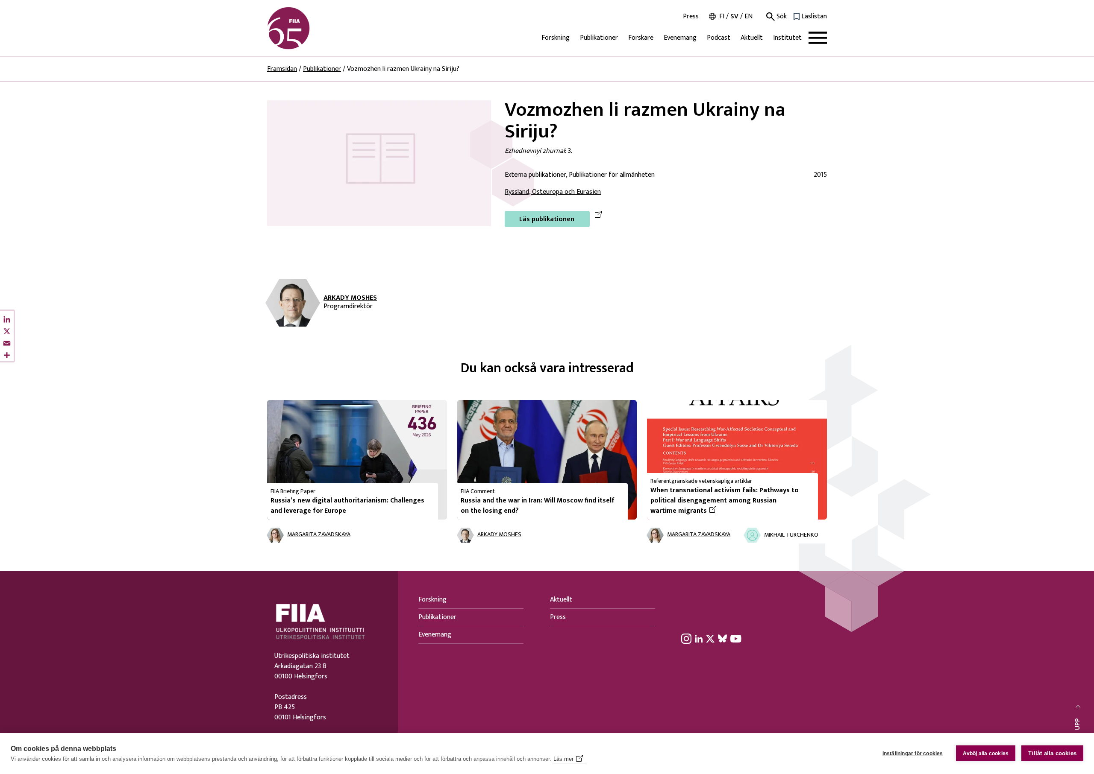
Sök (781, 17)
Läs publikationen (546, 219)
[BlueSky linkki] (722, 639)
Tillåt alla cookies (1052, 753)
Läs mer (563, 759)
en (748, 16)
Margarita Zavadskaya (318, 534)
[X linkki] (710, 639)
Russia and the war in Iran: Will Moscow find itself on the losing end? (538, 506)
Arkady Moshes (350, 298)
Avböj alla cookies (986, 753)
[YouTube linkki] (735, 639)
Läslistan (814, 17)
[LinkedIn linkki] (699, 639)
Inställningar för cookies (912, 753)
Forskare (640, 38)
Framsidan (282, 69)
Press (691, 17)
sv (734, 16)
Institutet (787, 38)
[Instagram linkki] (686, 639)
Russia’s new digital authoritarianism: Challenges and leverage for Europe (347, 506)
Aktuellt (752, 38)
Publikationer (599, 38)
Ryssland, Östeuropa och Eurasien (553, 192)
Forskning (555, 38)
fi (721, 16)
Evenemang (680, 38)
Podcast (718, 38)
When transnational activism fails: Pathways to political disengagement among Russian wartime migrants (724, 500)
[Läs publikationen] (379, 163)
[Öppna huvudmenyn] (818, 38)
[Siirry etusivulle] (308, 28)
